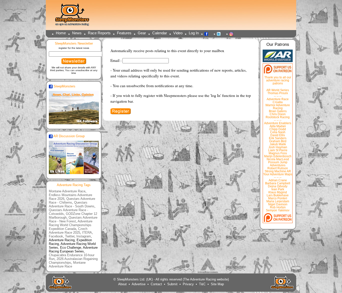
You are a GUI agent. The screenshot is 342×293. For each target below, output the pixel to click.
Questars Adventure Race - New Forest (73, 219)
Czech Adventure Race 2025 (68, 230)
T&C (202, 284)
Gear (142, 33)
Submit (172, 284)
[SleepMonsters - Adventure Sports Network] (74, 16)
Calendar (159, 33)
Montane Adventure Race (67, 191)
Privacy (188, 284)
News (77, 33)
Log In (194, 33)
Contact (156, 284)
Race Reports (99, 33)
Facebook (207, 33)
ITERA (87, 232)
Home (61, 33)
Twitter (220, 33)
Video (178, 33)
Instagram (232, 33)
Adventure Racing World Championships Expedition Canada (70, 225)
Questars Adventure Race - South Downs (71, 204)
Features (124, 33)
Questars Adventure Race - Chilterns (72, 200)
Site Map (217, 284)
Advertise (138, 284)
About (122, 284)
